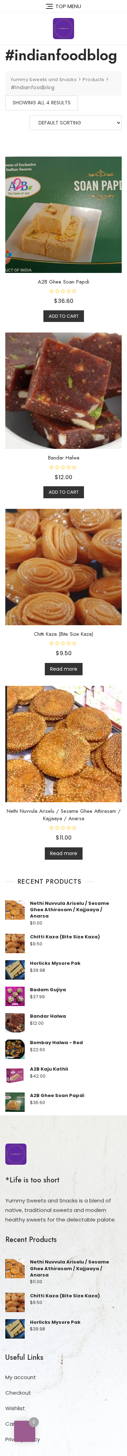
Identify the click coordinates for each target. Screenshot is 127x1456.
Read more (63, 668)
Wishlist (15, 1408)
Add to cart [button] (64, 316)
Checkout (18, 1392)
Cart (11, 1423)
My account (20, 1377)
